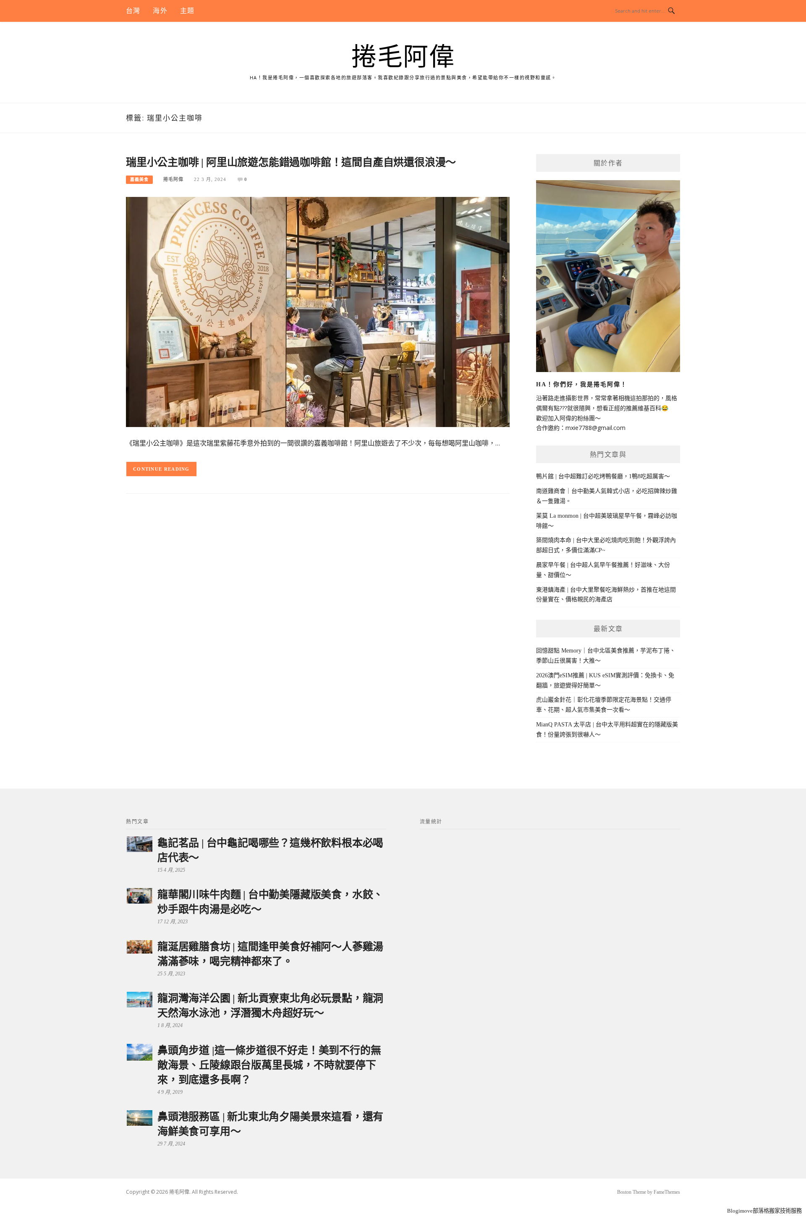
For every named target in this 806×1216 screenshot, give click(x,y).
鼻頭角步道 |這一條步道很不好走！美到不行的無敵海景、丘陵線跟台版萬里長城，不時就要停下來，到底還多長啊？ (269, 1065)
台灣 (133, 10)
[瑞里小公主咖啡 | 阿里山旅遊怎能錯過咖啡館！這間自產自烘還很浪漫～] (318, 311)
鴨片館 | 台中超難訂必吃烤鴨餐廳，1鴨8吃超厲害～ (603, 476)
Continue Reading (161, 469)
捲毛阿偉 (403, 57)
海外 (160, 10)
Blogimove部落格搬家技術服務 (764, 1211)
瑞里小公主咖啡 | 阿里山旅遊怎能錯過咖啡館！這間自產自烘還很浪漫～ (291, 162)
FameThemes (667, 1192)
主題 (187, 10)
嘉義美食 (139, 179)
